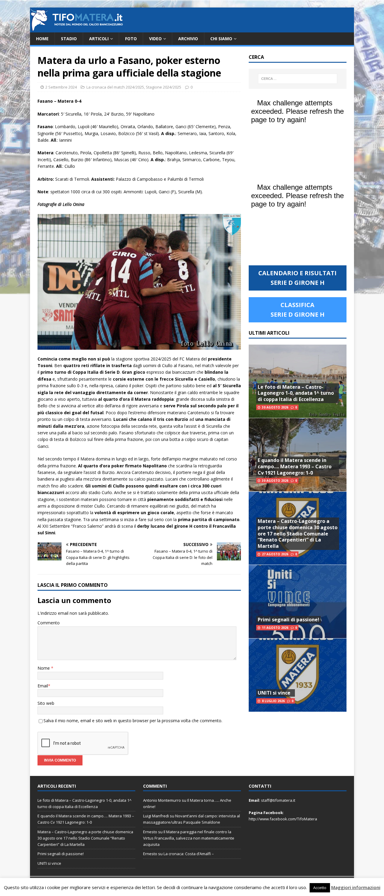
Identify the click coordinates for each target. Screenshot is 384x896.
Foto (131, 38)
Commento (49, 623)
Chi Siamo (221, 38)
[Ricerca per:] (298, 79)
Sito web (46, 703)
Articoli (99, 38)
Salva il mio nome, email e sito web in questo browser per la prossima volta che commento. (133, 720)
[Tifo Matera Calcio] (76, 29)
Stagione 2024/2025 (163, 87)
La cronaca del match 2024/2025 (115, 87)
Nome (44, 668)
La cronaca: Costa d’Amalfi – (189, 853)
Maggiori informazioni (355, 887)
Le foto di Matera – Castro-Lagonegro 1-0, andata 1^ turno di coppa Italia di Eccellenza (296, 393)
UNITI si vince (274, 692)
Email (43, 686)
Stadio (69, 38)
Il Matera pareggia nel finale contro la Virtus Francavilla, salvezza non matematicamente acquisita (188, 838)
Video (155, 38)
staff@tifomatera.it (278, 800)
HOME (42, 38)
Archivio (188, 38)
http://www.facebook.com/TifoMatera (283, 819)
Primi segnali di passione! (288, 619)
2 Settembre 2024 (61, 87)
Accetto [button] (319, 887)
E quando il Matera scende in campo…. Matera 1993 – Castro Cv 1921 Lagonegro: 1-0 (295, 466)
